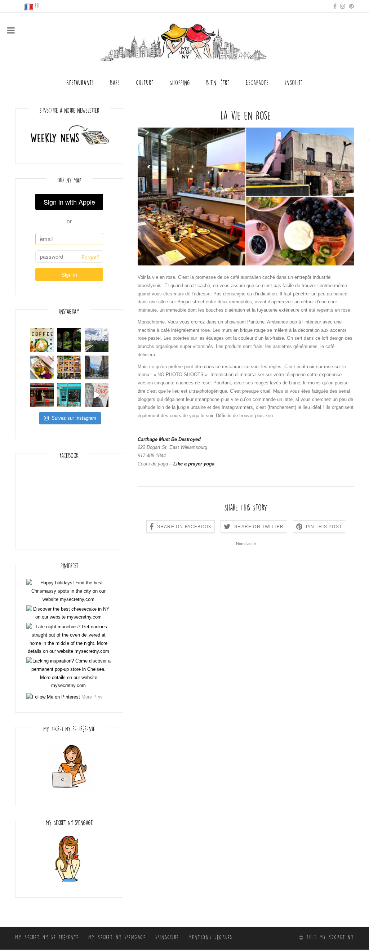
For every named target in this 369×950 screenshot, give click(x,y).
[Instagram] (342, 6)
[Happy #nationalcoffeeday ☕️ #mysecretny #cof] (42, 340)
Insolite (294, 83)
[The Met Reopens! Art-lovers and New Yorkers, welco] (96, 340)
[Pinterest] (351, 6)
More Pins (92, 697)
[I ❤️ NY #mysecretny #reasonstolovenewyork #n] (96, 395)
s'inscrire (167, 937)
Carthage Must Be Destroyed (169, 439)
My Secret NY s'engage (117, 937)
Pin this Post (324, 527)
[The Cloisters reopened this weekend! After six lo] (69, 340)
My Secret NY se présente (47, 937)
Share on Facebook (184, 527)
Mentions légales (210, 937)
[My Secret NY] (184, 40)
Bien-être (218, 83)
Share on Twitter (259, 527)
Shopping (180, 83)
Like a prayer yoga (193, 464)
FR (37, 6)
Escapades (257, 83)
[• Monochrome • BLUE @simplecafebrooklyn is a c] (69, 395)
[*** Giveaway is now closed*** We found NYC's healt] (42, 367)
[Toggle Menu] (11, 30)
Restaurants (80, 83)
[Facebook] (335, 6)
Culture (145, 83)
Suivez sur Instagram (74, 418)
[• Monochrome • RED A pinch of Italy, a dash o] (42, 395)
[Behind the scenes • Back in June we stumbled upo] (69, 367)
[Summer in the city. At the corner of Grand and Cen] (96, 367)
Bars (115, 83)
